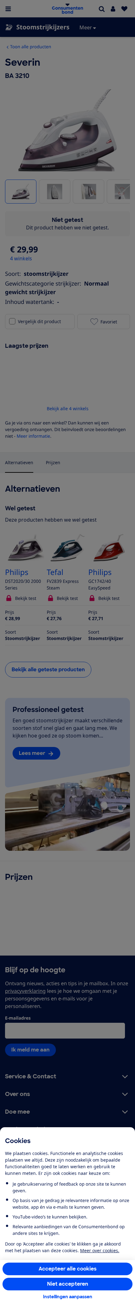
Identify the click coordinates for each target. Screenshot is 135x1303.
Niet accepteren (67, 1284)
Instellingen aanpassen (67, 1297)
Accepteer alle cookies (68, 1268)
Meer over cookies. (99, 1250)
